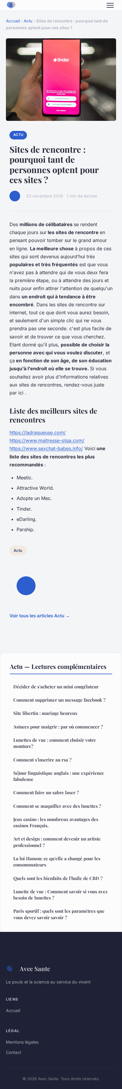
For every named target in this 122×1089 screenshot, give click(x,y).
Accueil (13, 21)
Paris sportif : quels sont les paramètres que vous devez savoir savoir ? (59, 914)
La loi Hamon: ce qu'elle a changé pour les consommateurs (56, 862)
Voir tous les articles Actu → (39, 615)
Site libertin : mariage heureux (45, 713)
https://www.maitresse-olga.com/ (46, 440)
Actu (28, 21)
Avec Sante (35, 968)
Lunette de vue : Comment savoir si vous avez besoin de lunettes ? (60, 895)
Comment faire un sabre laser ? (46, 792)
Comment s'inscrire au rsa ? (42, 760)
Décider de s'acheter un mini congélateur (56, 687)
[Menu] (110, 5)
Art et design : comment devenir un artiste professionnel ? (57, 842)
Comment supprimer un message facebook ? (59, 700)
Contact (13, 1052)
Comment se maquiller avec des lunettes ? (57, 806)
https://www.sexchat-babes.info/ (46, 448)
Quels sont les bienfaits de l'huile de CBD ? (57, 878)
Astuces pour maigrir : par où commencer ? (58, 727)
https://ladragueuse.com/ (37, 432)
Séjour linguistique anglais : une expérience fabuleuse (58, 776)
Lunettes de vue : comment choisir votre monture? (54, 743)
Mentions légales (22, 1041)
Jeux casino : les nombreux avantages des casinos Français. (55, 822)
